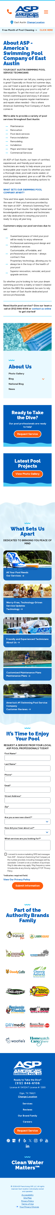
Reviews (27, 1109)
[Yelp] (24, 1140)
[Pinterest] (41, 1140)
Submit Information (28, 885)
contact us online (41, 308)
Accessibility (27, 1195)
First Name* (11, 753)
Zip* (7, 807)
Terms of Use (27, 1204)
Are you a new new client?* (18, 817)
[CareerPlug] (8, 1140)
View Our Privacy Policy (16, 879)
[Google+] (14, 1140)
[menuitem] (27, 373)
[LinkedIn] (27, 1146)
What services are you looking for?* (23, 839)
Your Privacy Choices (29, 1207)
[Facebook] (19, 1140)
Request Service (27, 434)
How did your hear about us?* (19, 828)
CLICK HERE (46, 30)
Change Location (36, 22)
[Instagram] (35, 1140)
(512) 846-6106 (19, 308)
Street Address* (13, 796)
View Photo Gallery (27, 473)
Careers (27, 1121)
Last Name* (10, 764)
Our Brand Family (27, 1115)
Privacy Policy (27, 1201)
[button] (46, 12)
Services (27, 1103)
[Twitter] (30, 1140)
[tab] (43, 379)
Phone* (8, 775)
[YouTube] (46, 1140)
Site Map (27, 1198)
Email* (8, 785)
